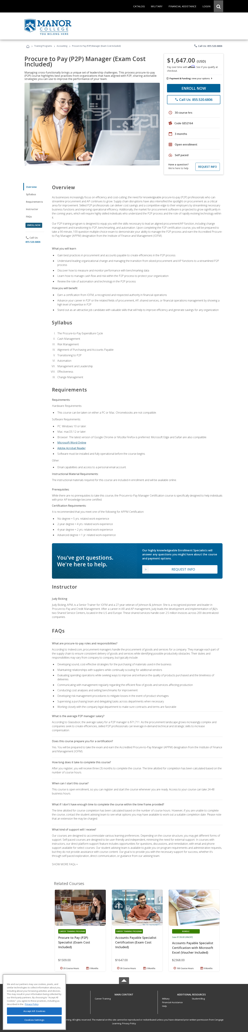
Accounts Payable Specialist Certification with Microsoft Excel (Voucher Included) (192, 947)
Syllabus (31, 194)
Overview (31, 186)
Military (166, 998)
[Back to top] (124, 993)
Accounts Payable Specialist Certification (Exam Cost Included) (135, 942)
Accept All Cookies (34, 1011)
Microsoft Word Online (71, 442)
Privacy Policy (129, 1023)
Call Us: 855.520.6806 (208, 46)
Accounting (62, 46)
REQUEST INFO (207, 167)
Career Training (103, 998)
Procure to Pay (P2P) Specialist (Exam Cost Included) (74, 942)
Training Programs (43, 46)
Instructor (32, 209)
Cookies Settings (34, 1019)
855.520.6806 (32, 241)
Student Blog (198, 998)
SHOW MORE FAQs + (65, 864)
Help (164, 1006)
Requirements (34, 201)
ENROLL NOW (194, 88)
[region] (34, 1002)
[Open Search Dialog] (218, 6)
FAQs (29, 216)
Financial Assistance (172, 1002)
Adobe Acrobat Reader (71, 448)
